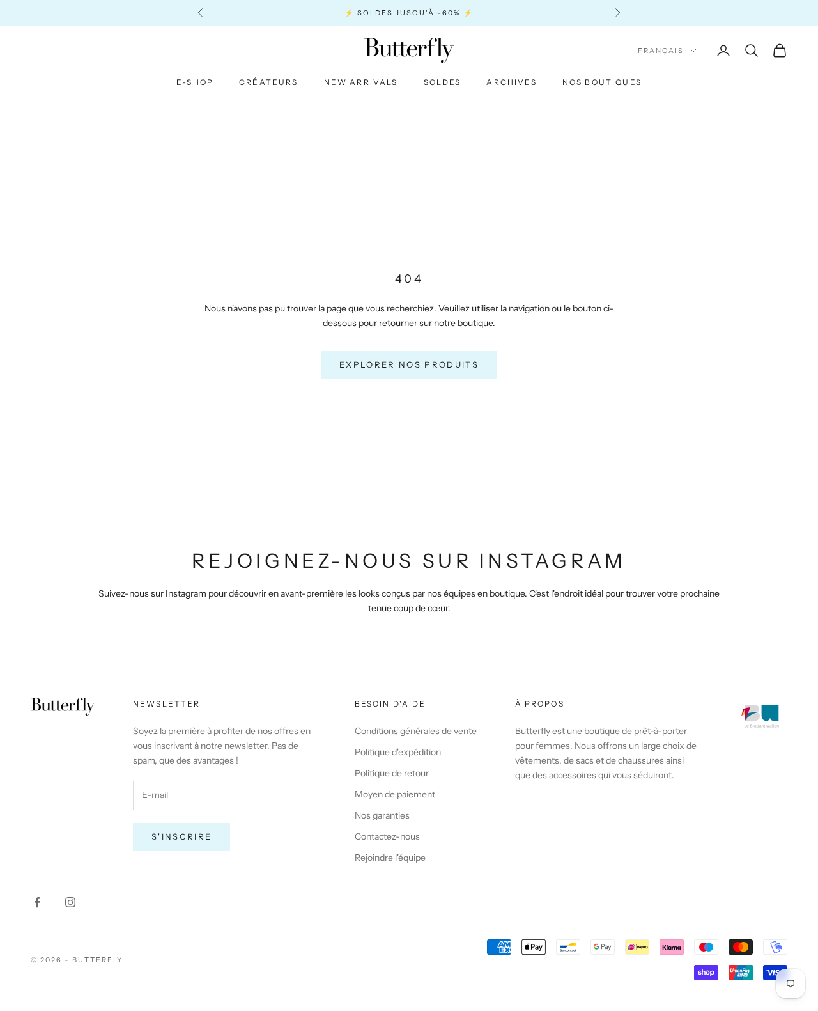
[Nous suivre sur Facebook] (37, 902)
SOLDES (442, 82)
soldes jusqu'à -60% (410, 12)
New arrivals (361, 82)
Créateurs (268, 82)
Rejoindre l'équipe (390, 857)
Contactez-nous (387, 836)
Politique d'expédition (398, 752)
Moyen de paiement (395, 794)
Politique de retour (392, 773)
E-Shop (194, 82)
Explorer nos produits (409, 364)
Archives (511, 82)
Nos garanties (382, 815)
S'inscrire (181, 836)
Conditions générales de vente (416, 731)
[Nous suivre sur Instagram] (70, 902)
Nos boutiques (602, 82)
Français (661, 50)
